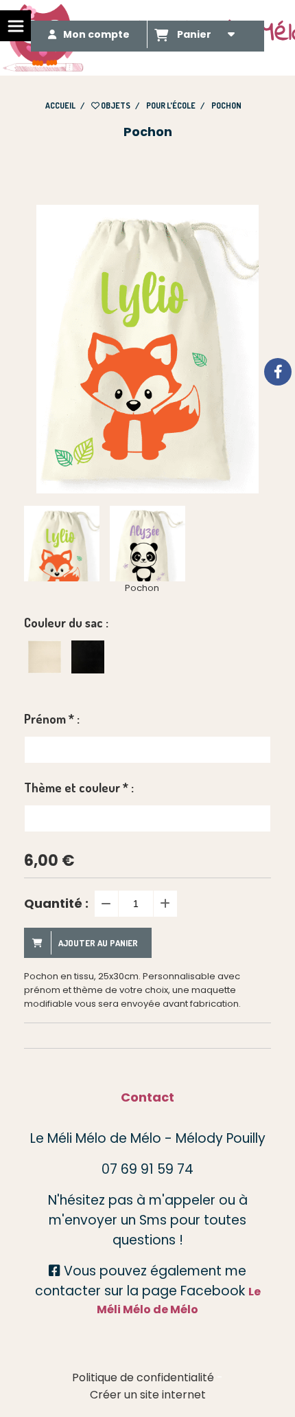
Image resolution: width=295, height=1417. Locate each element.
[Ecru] (44, 657)
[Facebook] (278, 372)
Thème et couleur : (79, 787)
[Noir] (88, 657)
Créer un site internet (148, 1395)
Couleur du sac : (66, 622)
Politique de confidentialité (143, 1377)
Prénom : (52, 718)
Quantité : (56, 903)
